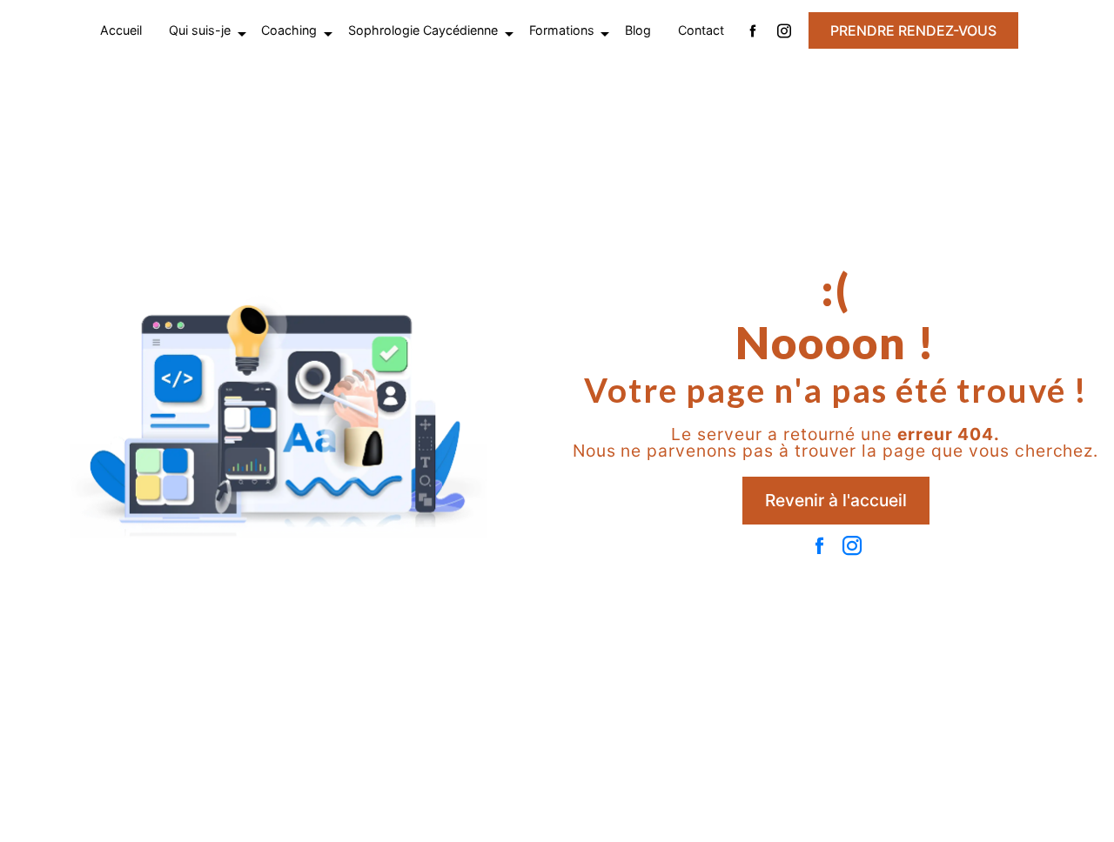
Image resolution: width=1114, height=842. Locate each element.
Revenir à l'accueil (836, 500)
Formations (561, 30)
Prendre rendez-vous (913, 30)
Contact (701, 30)
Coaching (289, 30)
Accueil (121, 30)
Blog (638, 30)
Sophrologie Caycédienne (423, 30)
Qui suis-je (200, 30)
